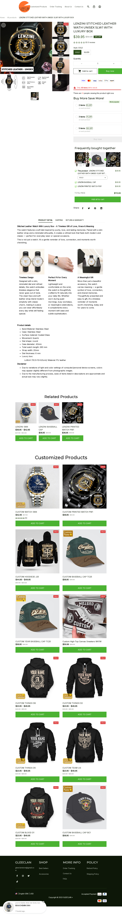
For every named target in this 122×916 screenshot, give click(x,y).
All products (12, 17)
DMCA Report (21, 902)
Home (2, 17)
